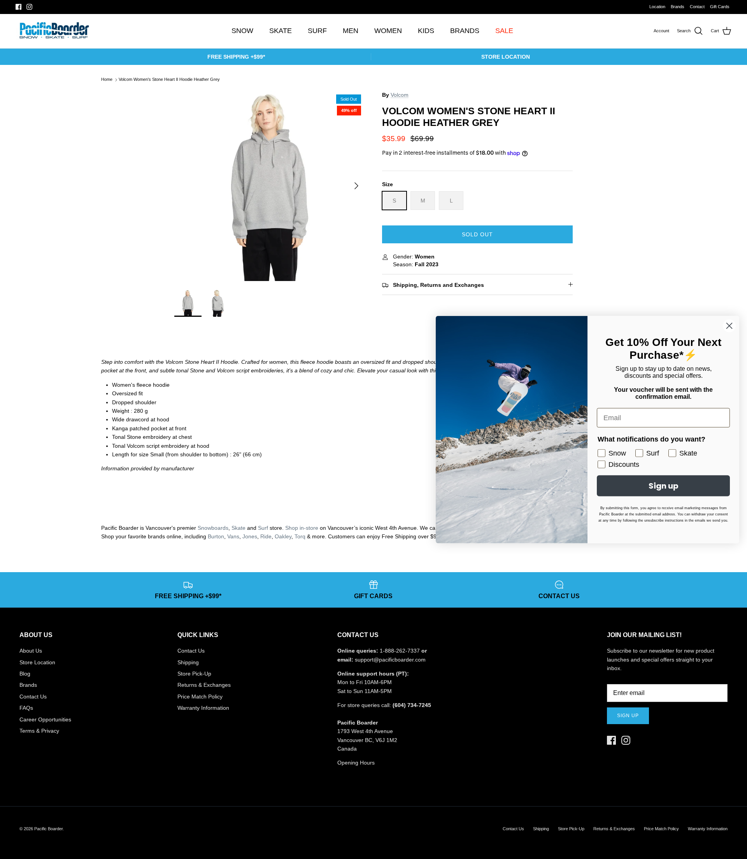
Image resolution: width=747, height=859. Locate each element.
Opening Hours (356, 762)
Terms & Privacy (39, 731)
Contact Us (33, 696)
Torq (300, 536)
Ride (266, 536)
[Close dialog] (729, 326)
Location (657, 6)
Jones (249, 536)
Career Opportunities (45, 719)
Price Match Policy (200, 696)
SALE (504, 31)
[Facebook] (18, 7)
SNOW (242, 31)
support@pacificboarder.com (390, 659)
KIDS (426, 31)
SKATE (280, 31)
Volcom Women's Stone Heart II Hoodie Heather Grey (169, 79)
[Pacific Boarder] (53, 31)
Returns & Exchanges (204, 685)
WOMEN (388, 31)
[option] (269, 186)
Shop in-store (301, 528)
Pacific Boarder (48, 828)
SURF (317, 31)
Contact (697, 6)
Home (106, 79)
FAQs (26, 708)
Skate (238, 528)
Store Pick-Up (194, 673)
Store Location (37, 662)
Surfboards (399, 6)
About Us (30, 651)
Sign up (628, 715)
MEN (350, 31)
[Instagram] (29, 7)
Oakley (283, 536)
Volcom (400, 95)
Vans (233, 536)
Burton (216, 536)
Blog (24, 673)
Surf (263, 528)
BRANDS (464, 31)
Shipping (188, 662)
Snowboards (213, 528)
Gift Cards (719, 6)
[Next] (356, 185)
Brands (677, 6)
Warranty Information (203, 708)
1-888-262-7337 (400, 651)
